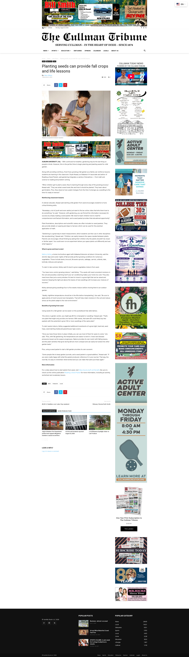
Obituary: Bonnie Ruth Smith (101, 404)
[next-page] (46, 439)
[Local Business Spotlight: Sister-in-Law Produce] (99, 422)
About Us (144, 655)
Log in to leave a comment (50, 451)
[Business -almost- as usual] (83, 623)
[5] (76, 150)
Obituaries (118, 655)
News (48, 58)
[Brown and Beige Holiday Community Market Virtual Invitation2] (131, 112)
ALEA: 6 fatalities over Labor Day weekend (55, 404)
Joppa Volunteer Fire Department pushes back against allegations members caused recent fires (52, 433)
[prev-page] (43, 439)
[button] (144, 50)
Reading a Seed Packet (73, 372)
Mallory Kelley (47, 254)
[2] (94, 13)
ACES (49, 383)
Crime (67, 429)
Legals (138, 655)
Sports (104, 655)
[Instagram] (144, 28)
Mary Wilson (48, 75)
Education (110, 655)
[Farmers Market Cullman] (131, 307)
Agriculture (55, 58)
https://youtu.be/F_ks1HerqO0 (89, 370)
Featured (55, 383)
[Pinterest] (65, 85)
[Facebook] (141, 28)
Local (54, 61)
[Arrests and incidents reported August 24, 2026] (76, 422)
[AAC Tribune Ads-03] (131, 152)
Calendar (132, 655)
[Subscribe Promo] (131, 550)
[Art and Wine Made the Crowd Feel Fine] (83, 632)
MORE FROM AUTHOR (64, 411)
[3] (131, 182)
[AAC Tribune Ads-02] (131, 423)
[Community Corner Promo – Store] (131, 346)
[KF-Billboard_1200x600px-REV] (131, 575)
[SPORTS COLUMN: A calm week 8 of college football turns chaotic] (83, 642)
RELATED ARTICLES (49, 411)
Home (43, 58)
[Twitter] (146, 28)
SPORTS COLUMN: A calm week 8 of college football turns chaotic (100, 642)
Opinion (125, 655)
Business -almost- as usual (99, 621)
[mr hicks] (131, 594)
